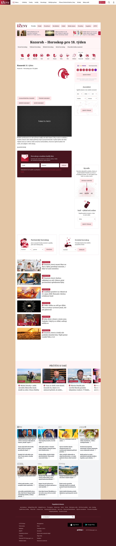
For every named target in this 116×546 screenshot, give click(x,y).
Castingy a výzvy (41, 528)
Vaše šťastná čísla (93, 65)
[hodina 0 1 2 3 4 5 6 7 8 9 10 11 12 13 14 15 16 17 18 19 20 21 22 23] (81, 98)
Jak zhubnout (23, 507)
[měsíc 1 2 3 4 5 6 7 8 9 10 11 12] (86, 94)
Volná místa (22, 526)
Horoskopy (43, 2)
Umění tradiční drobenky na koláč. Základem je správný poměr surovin (68, 492)
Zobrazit (81, 249)
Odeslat (64, 165)
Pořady (79, 2)
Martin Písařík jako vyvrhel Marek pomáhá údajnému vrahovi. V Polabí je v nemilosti (79, 389)
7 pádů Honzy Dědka (24, 509)
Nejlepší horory (42, 507)
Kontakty (39, 531)
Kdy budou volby (73, 507)
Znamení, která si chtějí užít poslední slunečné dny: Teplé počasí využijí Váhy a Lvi (54, 335)
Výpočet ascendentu (81, 509)
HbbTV (20, 531)
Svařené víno (40, 509)
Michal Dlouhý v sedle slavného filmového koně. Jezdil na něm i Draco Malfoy (28, 388)
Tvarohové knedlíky (92, 509)
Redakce (39, 538)
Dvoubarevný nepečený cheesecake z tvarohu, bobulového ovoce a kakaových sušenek (88, 448)
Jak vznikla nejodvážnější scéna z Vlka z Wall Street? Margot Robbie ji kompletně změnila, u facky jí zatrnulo (26, 494)
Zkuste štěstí (87, 74)
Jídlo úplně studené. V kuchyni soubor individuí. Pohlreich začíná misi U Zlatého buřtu (47, 448)
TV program (50, 507)
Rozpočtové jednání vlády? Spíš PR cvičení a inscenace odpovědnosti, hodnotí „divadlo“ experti (27, 440)
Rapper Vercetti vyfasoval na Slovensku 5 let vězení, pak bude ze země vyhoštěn (47, 485)
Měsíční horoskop (48, 47)
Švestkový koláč (63, 511)
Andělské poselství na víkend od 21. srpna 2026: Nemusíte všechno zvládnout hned (54, 294)
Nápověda (39, 536)
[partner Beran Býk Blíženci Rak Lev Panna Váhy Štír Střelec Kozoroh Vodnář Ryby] (38, 250)
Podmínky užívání (23, 533)
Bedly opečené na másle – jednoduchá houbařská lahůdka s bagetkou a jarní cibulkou (88, 456)
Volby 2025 (32, 509)
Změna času (57, 507)
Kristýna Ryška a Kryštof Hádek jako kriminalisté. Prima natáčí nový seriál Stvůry (46, 456)
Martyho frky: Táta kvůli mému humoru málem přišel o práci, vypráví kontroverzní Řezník (46, 477)
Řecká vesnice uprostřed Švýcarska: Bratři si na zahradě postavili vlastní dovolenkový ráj (67, 485)
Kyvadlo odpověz (87, 180)
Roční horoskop (60, 47)
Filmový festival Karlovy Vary (67, 2)
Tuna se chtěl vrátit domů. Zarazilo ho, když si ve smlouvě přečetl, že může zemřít (54, 389)
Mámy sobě (86, 2)
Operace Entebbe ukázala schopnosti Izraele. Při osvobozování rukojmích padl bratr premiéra (68, 449)
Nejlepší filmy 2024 (32, 507)
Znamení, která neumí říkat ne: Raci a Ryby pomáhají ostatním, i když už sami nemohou (54, 266)
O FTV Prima (22, 523)
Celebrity (24, 2)
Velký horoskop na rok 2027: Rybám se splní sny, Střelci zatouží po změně (61, 33)
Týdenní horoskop (35, 47)
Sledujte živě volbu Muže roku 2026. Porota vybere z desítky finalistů (25, 456)
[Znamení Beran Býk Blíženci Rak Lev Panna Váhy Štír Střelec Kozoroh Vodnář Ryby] (50, 165)
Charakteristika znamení (74, 47)
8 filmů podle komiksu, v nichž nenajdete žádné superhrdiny (25, 484)
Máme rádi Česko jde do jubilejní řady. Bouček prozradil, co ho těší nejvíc (47, 440)
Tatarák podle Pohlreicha (50, 509)
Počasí (66, 507)
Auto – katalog (92, 507)
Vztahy (31, 2)
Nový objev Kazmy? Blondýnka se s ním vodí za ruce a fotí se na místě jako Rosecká (47, 493)
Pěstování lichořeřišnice (69, 509)
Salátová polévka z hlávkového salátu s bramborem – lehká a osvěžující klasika (88, 440)
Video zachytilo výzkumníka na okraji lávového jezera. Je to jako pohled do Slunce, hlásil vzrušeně (67, 456)
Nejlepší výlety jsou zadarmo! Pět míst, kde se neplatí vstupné (67, 476)
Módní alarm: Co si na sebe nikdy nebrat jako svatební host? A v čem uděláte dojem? (90, 34)
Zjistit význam (86, 110)
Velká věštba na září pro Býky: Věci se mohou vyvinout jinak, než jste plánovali (54, 307)
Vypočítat (49, 249)
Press (38, 526)
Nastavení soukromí (42, 540)
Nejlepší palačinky (53, 511)
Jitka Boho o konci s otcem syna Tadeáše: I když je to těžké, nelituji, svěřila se (54, 321)
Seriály (36, 2)
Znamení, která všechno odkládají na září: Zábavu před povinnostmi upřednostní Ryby (53, 280)
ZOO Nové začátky (83, 507)
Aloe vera (60, 509)
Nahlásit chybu (22, 540)
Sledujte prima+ (52, 2)
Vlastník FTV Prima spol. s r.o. (26, 538)
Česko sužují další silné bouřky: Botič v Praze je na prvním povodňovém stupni (26, 448)
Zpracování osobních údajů (43, 533)
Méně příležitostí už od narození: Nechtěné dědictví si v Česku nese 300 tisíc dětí (34, 34)
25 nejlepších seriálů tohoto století (27, 475)
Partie (62, 507)
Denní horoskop (22, 47)
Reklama (21, 528)
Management (40, 523)
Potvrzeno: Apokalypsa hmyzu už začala (67, 439)
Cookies (21, 536)
